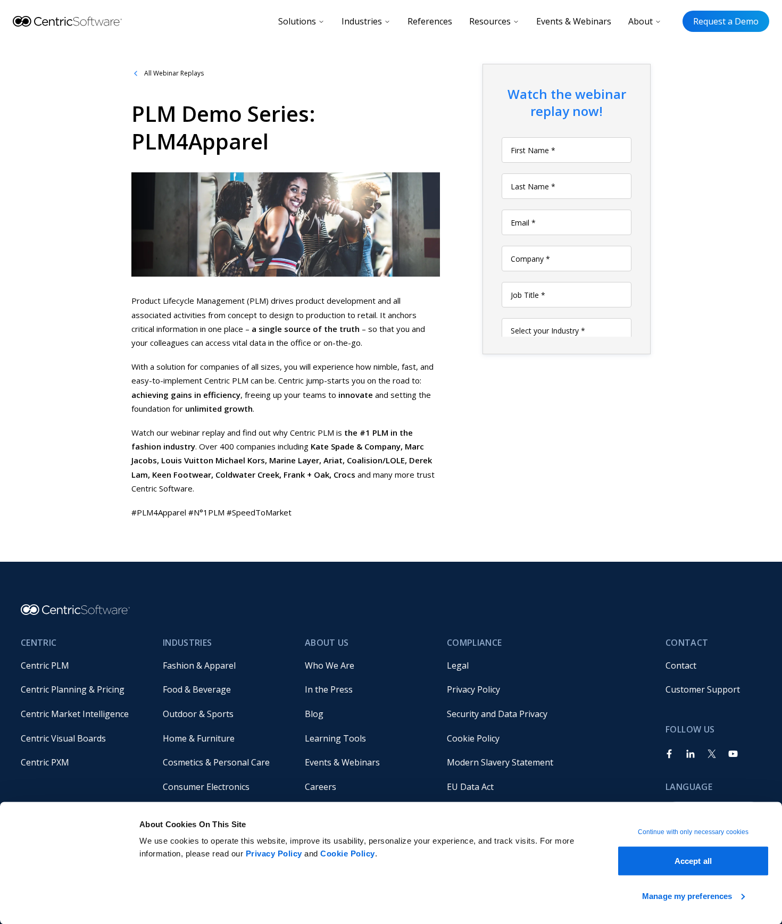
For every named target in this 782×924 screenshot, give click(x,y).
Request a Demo (726, 21)
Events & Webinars (573, 21)
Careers (320, 787)
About (640, 21)
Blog (314, 714)
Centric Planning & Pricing (72, 689)
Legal (458, 665)
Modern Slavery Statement (500, 762)
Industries (362, 21)
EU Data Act (470, 787)
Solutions (297, 21)
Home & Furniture (199, 738)
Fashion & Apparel (199, 665)
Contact (680, 665)
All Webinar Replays (174, 73)
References (429, 21)
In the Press (329, 689)
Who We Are (329, 665)
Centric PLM (45, 665)
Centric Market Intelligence (75, 714)
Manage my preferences (687, 895)
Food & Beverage (197, 689)
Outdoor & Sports (198, 714)
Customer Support (702, 689)
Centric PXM (45, 762)
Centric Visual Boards (63, 738)
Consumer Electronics (206, 787)
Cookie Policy (347, 853)
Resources (490, 21)
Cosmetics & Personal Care (216, 762)
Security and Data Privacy (497, 714)
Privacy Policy (274, 853)
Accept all (693, 860)
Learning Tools (335, 738)
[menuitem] (83, 665)
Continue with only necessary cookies (693, 832)
